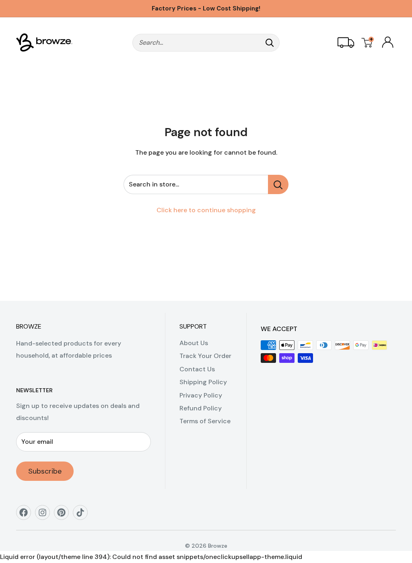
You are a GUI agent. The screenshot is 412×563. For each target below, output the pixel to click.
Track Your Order (205, 356)
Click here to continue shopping (206, 210)
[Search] (270, 43)
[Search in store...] (278, 184)
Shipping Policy (203, 382)
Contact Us (197, 369)
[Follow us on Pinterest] (64, 515)
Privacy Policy (200, 395)
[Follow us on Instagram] (45, 515)
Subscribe (45, 471)
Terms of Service (205, 421)
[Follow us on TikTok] (83, 515)
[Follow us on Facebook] (26, 515)
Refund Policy (200, 408)
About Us (193, 343)
